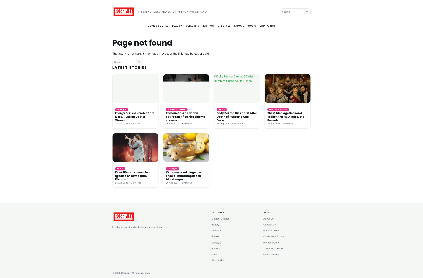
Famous (239, 25)
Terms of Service (273, 248)
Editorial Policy (271, 230)
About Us (268, 218)
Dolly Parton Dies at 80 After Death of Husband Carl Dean (237, 116)
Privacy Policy (271, 242)
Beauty (177, 25)
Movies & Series (158, 25)
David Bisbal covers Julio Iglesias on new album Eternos (133, 175)
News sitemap (271, 254)
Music (252, 25)
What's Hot (267, 25)
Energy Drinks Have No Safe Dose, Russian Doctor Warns (134, 116)
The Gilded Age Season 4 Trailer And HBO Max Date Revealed (285, 116)
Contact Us (269, 224)
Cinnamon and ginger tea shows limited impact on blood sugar (184, 175)
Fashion (208, 25)
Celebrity (192, 25)
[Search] (307, 12)
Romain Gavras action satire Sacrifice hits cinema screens (185, 116)
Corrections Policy (273, 236)
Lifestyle (223, 25)
